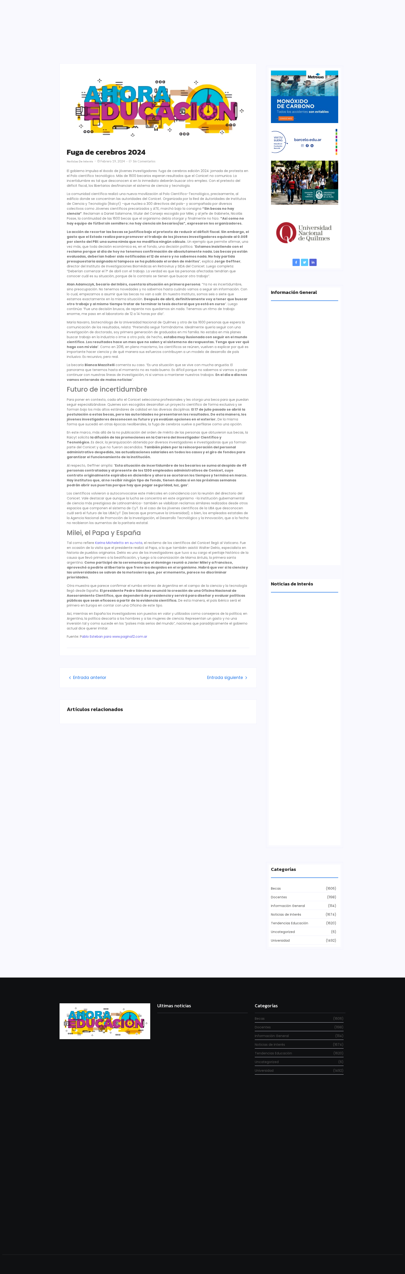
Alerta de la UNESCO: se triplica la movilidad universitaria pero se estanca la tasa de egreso (304, 467)
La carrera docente (287, 672)
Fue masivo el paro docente (294, 836)
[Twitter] (304, 262)
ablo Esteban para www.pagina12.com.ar (114, 636)
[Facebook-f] (296, 262)
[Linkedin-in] (313, 262)
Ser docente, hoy (171, 1237)
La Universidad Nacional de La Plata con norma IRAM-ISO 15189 (301, 553)
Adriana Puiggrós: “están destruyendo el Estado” (303, 381)
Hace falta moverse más (291, 754)
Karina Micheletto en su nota (118, 542)
